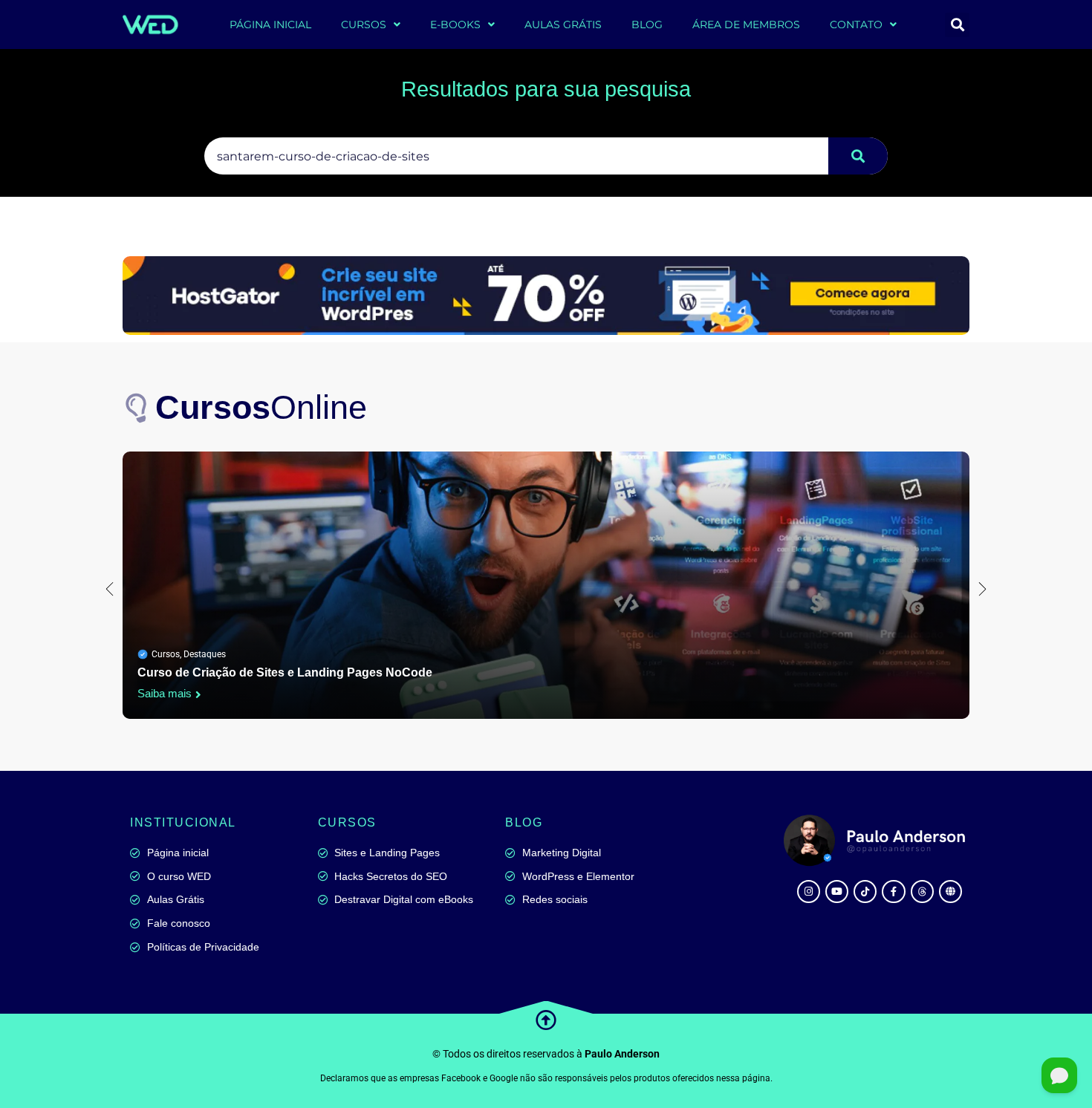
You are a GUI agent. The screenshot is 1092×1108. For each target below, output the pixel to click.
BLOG (647, 24)
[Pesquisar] (858, 156)
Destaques (204, 654)
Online (261, 407)
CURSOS (363, 24)
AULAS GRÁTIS (563, 24)
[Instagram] (808, 891)
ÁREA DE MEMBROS (746, 24)
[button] (957, 25)
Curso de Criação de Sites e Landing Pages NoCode (284, 672)
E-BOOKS (455, 24)
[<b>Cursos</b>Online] (137, 408)
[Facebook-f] (893, 891)
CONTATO (856, 24)
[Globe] (950, 891)
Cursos (166, 654)
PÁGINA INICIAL (270, 24)
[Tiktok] (865, 891)
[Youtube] (836, 891)
